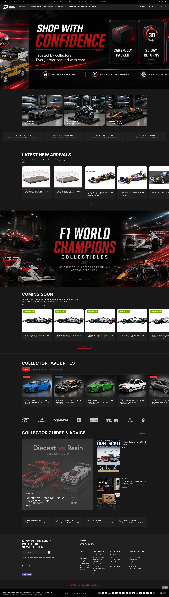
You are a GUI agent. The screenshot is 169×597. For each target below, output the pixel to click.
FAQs (94, 570)
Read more (28, 505)
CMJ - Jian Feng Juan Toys (158, 399)
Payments (96, 566)
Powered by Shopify (48, 592)
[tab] (26, 369)
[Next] (159, 83)
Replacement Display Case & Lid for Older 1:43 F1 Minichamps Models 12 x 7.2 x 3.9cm (65, 193)
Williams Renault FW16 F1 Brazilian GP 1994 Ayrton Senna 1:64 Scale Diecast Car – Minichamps (129, 194)
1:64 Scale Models (84, 567)
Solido (26, 399)
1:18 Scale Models (84, 563)
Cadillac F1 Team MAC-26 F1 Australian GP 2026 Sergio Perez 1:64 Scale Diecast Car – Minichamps (129, 337)
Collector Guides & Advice (117, 555)
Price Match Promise (99, 568)
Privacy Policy (133, 559)
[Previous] (9, 83)
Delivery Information (98, 557)
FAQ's (111, 557)
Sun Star (154, 191)
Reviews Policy (133, 566)
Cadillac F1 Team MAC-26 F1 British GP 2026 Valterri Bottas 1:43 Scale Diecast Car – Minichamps (66, 337)
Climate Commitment (135, 568)
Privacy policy (11, 594)
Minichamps (27, 189)
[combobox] (6, 2)
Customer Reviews (82, 555)
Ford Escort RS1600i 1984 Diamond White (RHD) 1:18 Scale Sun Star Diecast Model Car (129, 402)
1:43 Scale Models (84, 565)
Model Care (113, 561)
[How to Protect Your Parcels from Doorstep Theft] (108, 494)
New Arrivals (83, 558)
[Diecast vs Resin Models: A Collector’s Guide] (57, 474)
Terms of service (17, 594)
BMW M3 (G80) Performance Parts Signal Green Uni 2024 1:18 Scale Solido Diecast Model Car (98, 402)
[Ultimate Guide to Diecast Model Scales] (108, 455)
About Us (131, 555)
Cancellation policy (38, 594)
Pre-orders (96, 561)
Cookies (131, 561)
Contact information (30, 594)
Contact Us (96, 573)
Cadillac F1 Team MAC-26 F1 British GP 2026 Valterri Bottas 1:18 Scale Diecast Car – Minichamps (34, 337)
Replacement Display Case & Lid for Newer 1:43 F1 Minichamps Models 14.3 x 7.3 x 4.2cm (34, 193)
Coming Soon (83, 561)
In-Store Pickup (97, 559)
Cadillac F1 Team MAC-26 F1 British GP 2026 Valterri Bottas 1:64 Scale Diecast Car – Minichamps (98, 337)
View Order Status (98, 555)
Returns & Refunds (98, 564)
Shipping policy (24, 594)
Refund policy (5, 594)
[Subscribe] (49, 552)
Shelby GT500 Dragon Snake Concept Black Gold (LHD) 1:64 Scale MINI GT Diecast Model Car (65, 402)
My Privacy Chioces (134, 564)
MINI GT (58, 399)
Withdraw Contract (134, 557)
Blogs (111, 564)
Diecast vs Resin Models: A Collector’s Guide (45, 499)
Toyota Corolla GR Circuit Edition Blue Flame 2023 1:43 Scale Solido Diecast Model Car (34, 402)
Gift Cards (82, 570)
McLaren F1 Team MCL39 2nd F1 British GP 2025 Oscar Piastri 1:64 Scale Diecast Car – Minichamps (98, 194)
